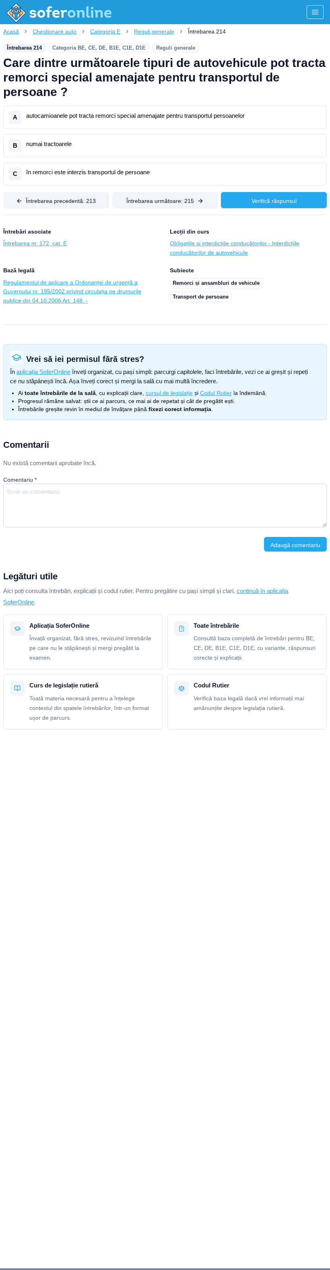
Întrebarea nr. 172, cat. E (35, 243)
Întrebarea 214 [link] (207, 31)
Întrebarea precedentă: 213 (61, 201)
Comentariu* (20, 479)
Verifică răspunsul (274, 201)
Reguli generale (154, 31)
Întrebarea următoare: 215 (160, 201)
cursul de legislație (169, 393)
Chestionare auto (54, 31)
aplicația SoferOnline (43, 371)
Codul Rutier (216, 393)
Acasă (11, 31)
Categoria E (105, 31)
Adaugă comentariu (295, 545)
